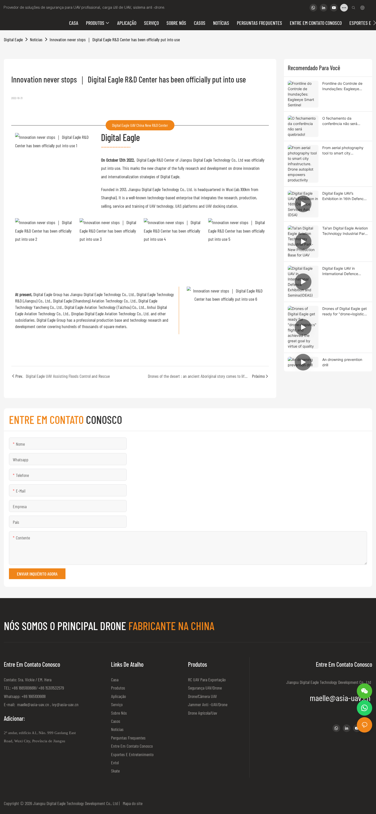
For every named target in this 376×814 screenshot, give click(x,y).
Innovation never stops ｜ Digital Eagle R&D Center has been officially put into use (115, 39)
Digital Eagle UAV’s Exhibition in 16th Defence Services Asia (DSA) (344, 196)
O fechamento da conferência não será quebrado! (339, 121)
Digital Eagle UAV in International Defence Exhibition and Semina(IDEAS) (340, 271)
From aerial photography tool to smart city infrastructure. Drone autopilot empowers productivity (342, 150)
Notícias (36, 39)
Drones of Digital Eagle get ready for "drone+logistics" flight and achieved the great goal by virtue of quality (344, 311)
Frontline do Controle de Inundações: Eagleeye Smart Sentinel (342, 86)
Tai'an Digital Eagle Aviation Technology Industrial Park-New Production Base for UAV (345, 231)
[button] (374, 22)
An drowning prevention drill (342, 362)
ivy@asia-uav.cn (65, 704)
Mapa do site (131, 803)
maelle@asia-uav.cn (32, 704)
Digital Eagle (13, 39)
